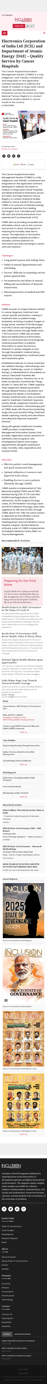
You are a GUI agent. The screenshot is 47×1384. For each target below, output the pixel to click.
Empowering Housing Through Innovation (21, 745)
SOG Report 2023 (9, 834)
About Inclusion (9, 1257)
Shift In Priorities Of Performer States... (17, 1356)
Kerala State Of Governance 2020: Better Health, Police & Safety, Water (22, 635)
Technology (7, 1299)
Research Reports (10, 1238)
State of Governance (12, 1226)
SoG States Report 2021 (24, 852)
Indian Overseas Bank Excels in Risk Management (18, 753)
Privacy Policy (23, 1373)
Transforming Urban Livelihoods (17, 760)
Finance (5, 1287)
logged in (12, 697)
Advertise (6, 1326)
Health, (5, 149)
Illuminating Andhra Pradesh (15, 793)
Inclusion (9, 105)
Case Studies (13, 149)
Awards (5, 1269)
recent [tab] (7, 1334)
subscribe (18, 26)
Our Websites (8, 15)
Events (5, 1265)
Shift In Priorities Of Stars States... (15, 1348)
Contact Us (7, 1314)
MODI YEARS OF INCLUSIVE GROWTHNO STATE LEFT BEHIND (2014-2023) (21, 865)
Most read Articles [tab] (23, 1334)
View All (23, 732)
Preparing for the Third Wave (20, 583)
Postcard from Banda (12, 786)
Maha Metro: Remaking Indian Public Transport (19, 779)
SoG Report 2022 (9, 852)
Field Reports (7, 1234)
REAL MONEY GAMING (19, 717)
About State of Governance (15, 1261)
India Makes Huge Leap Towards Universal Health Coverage (19, 682)
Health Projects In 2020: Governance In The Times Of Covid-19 (21, 609)
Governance (7, 1291)
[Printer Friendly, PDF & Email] (23, 164)
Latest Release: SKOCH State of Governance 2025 (22, 707)
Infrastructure (8, 1295)
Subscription (7, 1318)
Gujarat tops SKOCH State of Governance (18, 1341)
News (4, 1242)
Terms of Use (23, 1369)
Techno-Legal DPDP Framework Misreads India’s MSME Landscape (21, 727)
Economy (6, 1283)
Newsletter (6, 1322)
